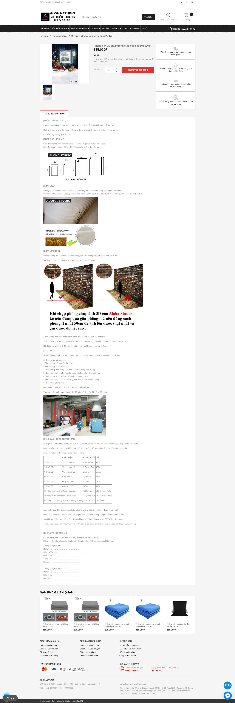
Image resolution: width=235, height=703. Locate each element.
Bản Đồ (79, 701)
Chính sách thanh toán (89, 645)
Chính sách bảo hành (89, 655)
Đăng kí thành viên (128, 655)
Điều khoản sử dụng (48, 645)
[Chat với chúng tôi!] (228, 696)
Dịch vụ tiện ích (46, 652)
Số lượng (98, 69)
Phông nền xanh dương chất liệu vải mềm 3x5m (148, 625)
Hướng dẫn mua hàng (129, 645)
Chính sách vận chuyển (90, 649)
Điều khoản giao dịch (49, 649)
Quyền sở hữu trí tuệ (49, 655)
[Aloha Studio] (58, 15)
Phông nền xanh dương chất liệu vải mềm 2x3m (117, 625)
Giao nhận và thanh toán (130, 649)
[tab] (54, 114)
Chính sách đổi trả (88, 652)
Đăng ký (173, 20)
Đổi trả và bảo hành (128, 652)
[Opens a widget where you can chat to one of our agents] (10, 698)
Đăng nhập (164, 20)
